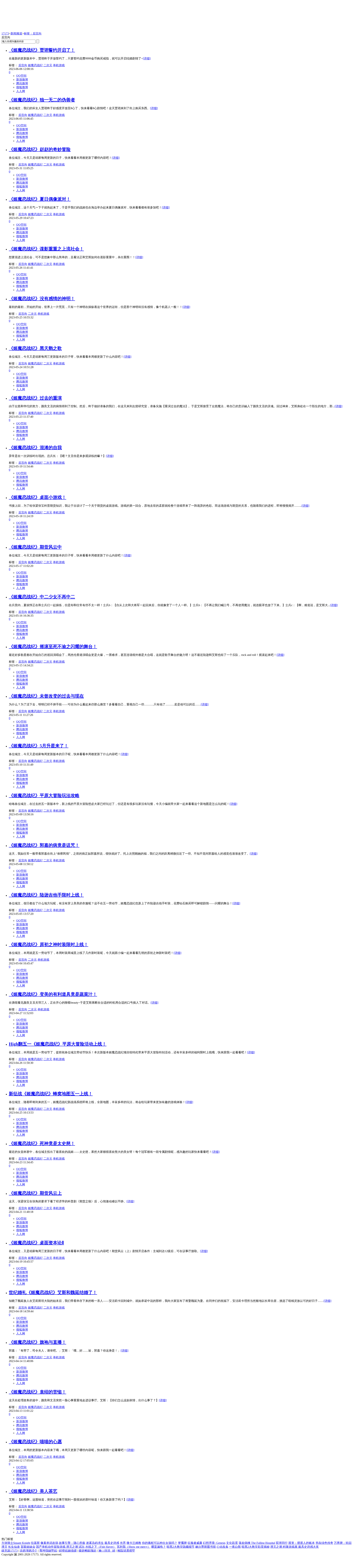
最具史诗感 (111, 1542)
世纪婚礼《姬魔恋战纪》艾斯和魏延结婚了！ (53, 1292)
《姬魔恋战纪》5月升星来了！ (38, 745)
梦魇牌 (182, 1542)
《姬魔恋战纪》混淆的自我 (35, 447)
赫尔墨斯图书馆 (205, 1546)
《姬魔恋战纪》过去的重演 (35, 398)
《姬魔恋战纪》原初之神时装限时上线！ (48, 944)
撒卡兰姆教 (133, 1542)
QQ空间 (21, 75)
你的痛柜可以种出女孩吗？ (159, 1542)
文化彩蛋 (232, 1542)
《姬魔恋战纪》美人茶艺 (33, 1491)
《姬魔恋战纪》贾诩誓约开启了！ (42, 50)
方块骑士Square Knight (15, 1542)
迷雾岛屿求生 (95, 1542)
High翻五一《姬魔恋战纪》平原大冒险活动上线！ (57, 1044)
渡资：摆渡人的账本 (301, 1542)
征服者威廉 (195, 1542)
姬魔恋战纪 (35, 65)
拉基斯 (35, 1542)
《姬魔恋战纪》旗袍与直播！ (37, 1342)
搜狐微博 (22, 87)
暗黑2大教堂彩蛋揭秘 (256, 1546)
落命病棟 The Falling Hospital (257, 1542)
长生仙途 (14, 1546)
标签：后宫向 (33, 33)
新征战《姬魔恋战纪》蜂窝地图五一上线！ (51, 1093)
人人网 (20, 91)
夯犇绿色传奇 (324, 1542)
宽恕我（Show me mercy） (133, 1546)
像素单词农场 (49, 1542)
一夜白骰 (235, 1546)
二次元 (47, 65)
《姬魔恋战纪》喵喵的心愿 (35, 1441)
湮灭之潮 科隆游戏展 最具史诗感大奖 (294, 1546)
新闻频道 (16, 33)
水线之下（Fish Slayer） (100, 1546)
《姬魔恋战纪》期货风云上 (35, 1193)
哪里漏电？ (158, 1546)
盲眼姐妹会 (28, 1546)
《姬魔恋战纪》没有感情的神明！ (42, 298)
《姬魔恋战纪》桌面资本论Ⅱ (36, 1242)
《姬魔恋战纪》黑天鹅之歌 (35, 348)
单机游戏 (59, 65)
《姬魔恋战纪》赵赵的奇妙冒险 (40, 149)
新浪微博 (22, 79)
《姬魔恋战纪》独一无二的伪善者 (42, 99)
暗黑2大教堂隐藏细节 (181, 1546)
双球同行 (282, 1542)
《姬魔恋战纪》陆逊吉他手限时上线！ (46, 895)
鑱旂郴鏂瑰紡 (87, 1550)
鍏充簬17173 (9, 1550)
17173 (5, 33)
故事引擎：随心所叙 (72, 1542)
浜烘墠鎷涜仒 (28, 1550)
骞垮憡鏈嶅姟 (48, 1550)
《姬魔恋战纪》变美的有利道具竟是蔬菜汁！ (53, 994)
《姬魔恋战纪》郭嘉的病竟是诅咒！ (44, 845)
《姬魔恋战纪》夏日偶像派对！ (40, 199)
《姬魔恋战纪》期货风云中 (35, 547)
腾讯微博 (22, 83)
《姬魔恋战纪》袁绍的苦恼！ (37, 1392)
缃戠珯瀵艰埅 (126, 1550)
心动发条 (222, 1546)
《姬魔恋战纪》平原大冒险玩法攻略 (44, 795)
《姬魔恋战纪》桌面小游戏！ (37, 497)
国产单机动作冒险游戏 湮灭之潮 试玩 (60, 1546)
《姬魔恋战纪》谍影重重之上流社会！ (46, 248)
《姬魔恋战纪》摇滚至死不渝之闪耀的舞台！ (53, 646)
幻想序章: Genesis (214, 1542)
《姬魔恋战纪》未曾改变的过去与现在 (46, 696)
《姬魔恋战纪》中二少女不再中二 (42, 596)
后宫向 (22, 65)
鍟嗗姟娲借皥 (68, 1550)
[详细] (147, 58)
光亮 (123, 1542)
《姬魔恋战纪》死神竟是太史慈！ (42, 1143)
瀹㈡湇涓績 (106, 1550)
